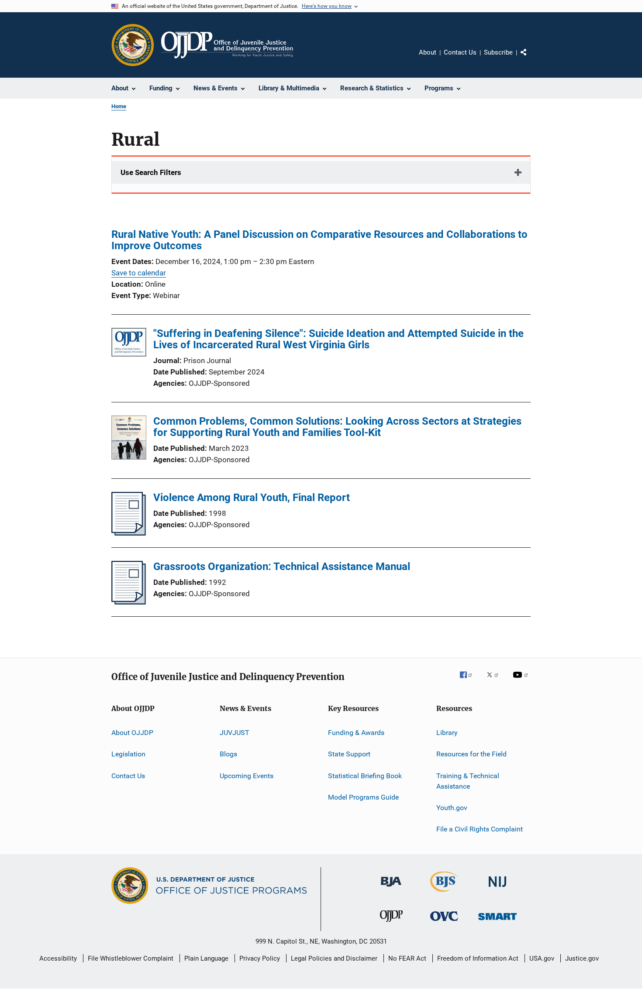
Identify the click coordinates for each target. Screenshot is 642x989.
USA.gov (541, 958)
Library (447, 732)
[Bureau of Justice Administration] (391, 888)
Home (118, 106)
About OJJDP (132, 732)
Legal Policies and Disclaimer (334, 958)
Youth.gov (451, 808)
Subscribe (498, 52)
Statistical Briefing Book (365, 776)
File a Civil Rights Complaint (479, 829)
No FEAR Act (407, 958)
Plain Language (206, 958)
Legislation (128, 754)
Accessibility (58, 958)
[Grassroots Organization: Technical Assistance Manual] (128, 602)
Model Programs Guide (363, 797)
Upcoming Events (246, 776)
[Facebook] (469, 680)
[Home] (227, 45)
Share (530, 58)
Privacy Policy (259, 958)
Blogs (228, 754)
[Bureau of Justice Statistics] (444, 893)
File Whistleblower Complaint (130, 958)
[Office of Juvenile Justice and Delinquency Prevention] (391, 923)
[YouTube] (522, 680)
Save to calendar (138, 272)
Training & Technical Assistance (467, 781)
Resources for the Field (471, 754)
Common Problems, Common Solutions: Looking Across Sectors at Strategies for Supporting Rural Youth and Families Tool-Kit (337, 427)
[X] (495, 680)
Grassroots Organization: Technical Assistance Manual (281, 566)
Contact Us (460, 52)
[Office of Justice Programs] (132, 45)
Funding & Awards (356, 732)
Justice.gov (582, 958)
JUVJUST (234, 732)
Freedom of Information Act (477, 958)
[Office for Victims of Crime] (444, 922)
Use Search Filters (151, 172)
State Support (349, 754)
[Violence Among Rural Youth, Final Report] (128, 533)
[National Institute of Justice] (497, 888)
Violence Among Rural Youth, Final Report (251, 497)
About (427, 52)
